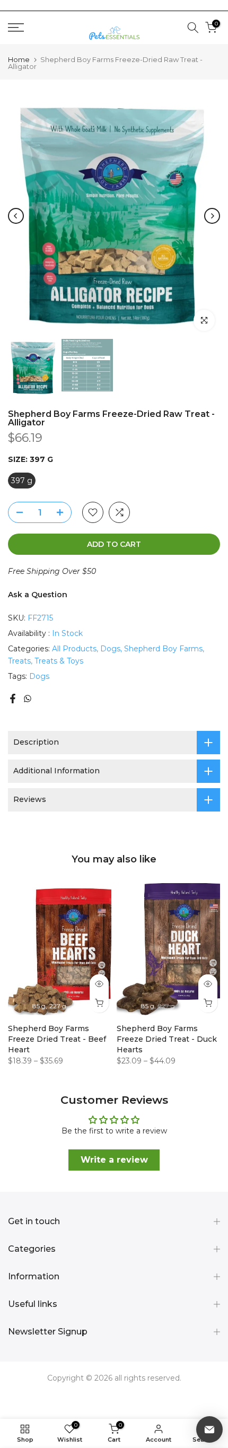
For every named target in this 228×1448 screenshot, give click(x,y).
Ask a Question (37, 594)
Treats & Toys (58, 661)
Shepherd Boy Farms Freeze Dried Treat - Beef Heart (57, 1039)
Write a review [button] (114, 1160)
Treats (19, 661)
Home (19, 59)
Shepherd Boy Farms (163, 648)
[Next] (212, 216)
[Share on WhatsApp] (27, 698)
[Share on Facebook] (12, 698)
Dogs (110, 648)
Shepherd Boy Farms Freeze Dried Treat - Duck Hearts (167, 1039)
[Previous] (16, 216)
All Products (74, 648)
